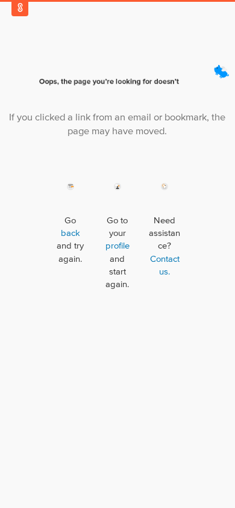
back (70, 233)
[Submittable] (19, 7)
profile (117, 245)
